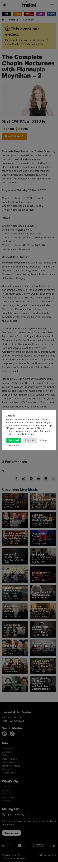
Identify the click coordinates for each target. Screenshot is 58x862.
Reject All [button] (29, 440)
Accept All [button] (14, 440)
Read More (13, 444)
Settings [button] (43, 440)
